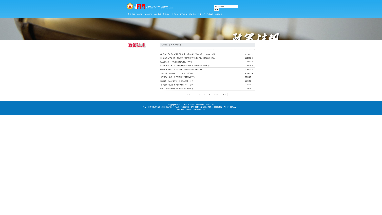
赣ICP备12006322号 (206, 105)
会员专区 (218, 14)
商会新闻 (148, 14)
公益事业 (210, 14)
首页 (170, 45)
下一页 (216, 94)
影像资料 (192, 14)
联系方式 (201, 14)
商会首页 (131, 14)
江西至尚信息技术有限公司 (195, 109)
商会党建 (157, 14)
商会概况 (140, 14)
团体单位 (183, 14)
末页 (224, 94)
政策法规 (175, 14)
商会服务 (166, 14)
